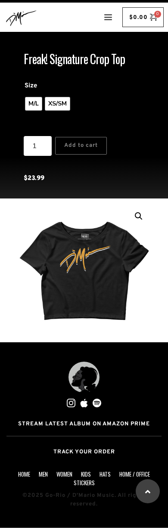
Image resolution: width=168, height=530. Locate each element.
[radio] (33, 103)
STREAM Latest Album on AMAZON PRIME (84, 424)
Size (31, 86)
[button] (138, 216)
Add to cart (81, 145)
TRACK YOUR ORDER (84, 452)
